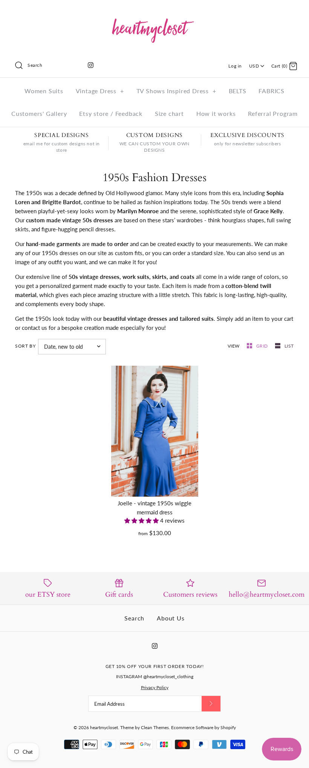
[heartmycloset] (154, 12)
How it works (216, 113)
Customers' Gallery (39, 113)
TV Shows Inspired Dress (176, 90)
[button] (142, 520)
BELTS (237, 90)
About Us (170, 618)
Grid (262, 346)
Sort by (25, 346)
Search (134, 618)
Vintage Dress (100, 90)
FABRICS (272, 90)
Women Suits (43, 90)
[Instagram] (90, 65)
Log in (235, 66)
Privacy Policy (154, 687)
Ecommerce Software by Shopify (203, 727)
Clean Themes (155, 727)
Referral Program (273, 113)
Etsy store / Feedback (110, 113)
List (289, 346)
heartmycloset (104, 727)
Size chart (169, 113)
